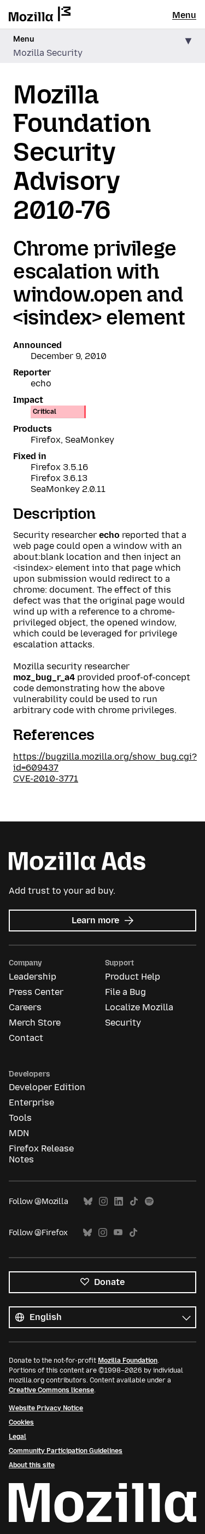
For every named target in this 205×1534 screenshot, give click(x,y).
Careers (25, 1007)
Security (123, 1022)
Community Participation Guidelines (65, 1451)
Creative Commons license (51, 1390)
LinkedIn (118, 1201)
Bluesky (88, 1201)
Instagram (103, 1201)
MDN (19, 1133)
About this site (32, 1465)
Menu (184, 15)
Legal (17, 1436)
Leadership (32, 976)
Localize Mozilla (139, 1007)
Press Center (36, 992)
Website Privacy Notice (46, 1408)
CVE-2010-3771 (45, 778)
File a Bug (125, 992)
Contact (26, 1038)
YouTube (118, 1233)
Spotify (149, 1201)
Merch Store (35, 1022)
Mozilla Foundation (127, 1360)
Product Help (132, 976)
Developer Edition (47, 1087)
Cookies (21, 1422)
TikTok (133, 1201)
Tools (20, 1118)
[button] (102, 46)
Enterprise (31, 1102)
